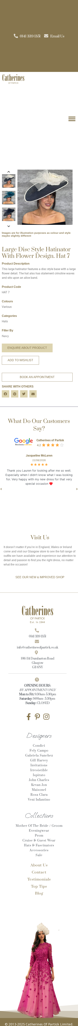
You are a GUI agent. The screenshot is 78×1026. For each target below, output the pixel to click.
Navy (5, 336)
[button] (5, 394)
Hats (5, 321)
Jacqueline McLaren (39, 455)
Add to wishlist (20, 360)
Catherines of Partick (50, 440)
